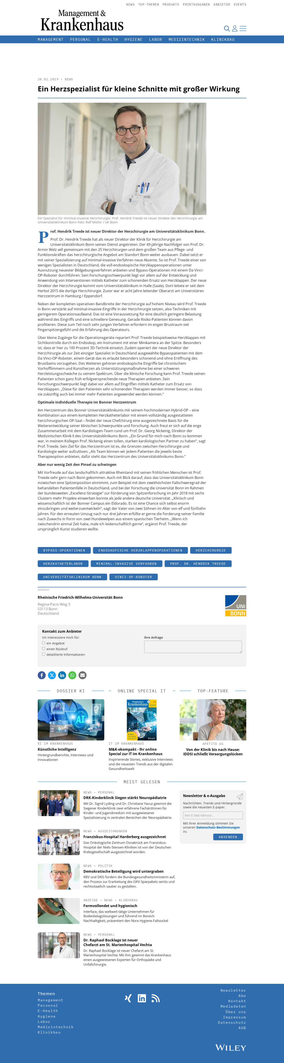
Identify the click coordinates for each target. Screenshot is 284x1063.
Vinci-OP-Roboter (133, 577)
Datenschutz (232, 1022)
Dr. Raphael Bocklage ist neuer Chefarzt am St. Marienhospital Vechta (117, 942)
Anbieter (221, 4)
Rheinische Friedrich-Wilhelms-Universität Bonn (80, 597)
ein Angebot (56, 643)
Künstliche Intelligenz (57, 749)
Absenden (228, 837)
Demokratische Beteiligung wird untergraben (123, 871)
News (130, 4)
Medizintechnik (187, 39)
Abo (242, 995)
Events (240, 4)
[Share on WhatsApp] (72, 675)
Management (51, 39)
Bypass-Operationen (64, 550)
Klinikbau (223, 39)
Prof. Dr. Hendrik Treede (198, 563)
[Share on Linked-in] (62, 675)
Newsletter (233, 990)
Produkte (171, 4)
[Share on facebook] (42, 675)
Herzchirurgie (211, 550)
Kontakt (237, 1001)
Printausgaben (196, 4)
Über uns (236, 1012)
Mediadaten (233, 1006)
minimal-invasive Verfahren (126, 563)
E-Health (107, 39)
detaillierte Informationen (66, 654)
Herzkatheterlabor (63, 563)
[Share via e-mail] (83, 675)
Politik (105, 866)
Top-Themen (148, 4)
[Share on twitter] (52, 675)
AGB (242, 1028)
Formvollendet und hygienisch (110, 905)
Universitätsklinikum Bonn (72, 577)
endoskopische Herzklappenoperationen (140, 550)
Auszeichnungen (112, 831)
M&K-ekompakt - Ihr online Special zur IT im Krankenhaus (135, 751)
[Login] (234, 28)
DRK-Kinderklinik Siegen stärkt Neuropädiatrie (124, 797)
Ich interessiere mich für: (61, 637)
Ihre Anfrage (153, 637)
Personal (80, 39)
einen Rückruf (57, 649)
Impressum (234, 1017)
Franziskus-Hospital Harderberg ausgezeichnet (124, 836)
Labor (155, 39)
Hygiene (133, 39)
